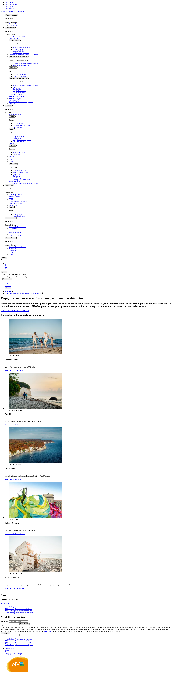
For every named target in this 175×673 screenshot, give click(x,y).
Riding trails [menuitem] (17, 174)
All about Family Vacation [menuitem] (21, 47)
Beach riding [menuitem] (17, 178)
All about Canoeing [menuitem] (19, 152)
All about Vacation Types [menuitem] (17, 36)
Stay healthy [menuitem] (17, 89)
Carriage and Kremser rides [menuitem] (21, 180)
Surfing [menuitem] (11, 156)
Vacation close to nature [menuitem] (16, 96)
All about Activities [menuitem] (15, 114)
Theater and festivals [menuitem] (15, 232)
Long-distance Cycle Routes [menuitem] (22, 125)
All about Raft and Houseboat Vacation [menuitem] (25, 64)
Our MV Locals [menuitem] (14, 26)
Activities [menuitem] (8, 105)
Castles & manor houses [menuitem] (16, 203)
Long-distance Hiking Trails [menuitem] (22, 140)
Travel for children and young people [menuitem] (21, 102)
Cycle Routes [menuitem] (17, 127)
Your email (5, 621)
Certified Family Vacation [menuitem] (21, 53)
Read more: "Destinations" (13, 479)
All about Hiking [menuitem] (18, 136)
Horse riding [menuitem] (13, 163)
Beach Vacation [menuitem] (14, 38)
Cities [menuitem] (11, 198)
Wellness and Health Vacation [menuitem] (18, 78)
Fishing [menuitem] (11, 143)
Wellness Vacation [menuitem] (19, 93)
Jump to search (9, 6)
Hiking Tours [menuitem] (17, 138)
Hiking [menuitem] (11, 129)
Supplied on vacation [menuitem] (19, 91)
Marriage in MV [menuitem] (14, 100)
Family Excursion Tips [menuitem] (20, 49)
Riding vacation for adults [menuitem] (21, 172)
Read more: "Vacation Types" (14, 370)
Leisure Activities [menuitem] (18, 51)
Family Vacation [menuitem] (14, 40)
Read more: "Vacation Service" (15, 588)
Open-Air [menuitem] (12, 234)
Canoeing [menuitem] (12, 145)
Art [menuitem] (10, 230)
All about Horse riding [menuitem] (20, 170)
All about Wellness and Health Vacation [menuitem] (25, 85)
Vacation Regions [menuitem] (14, 196)
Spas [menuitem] (14, 87)
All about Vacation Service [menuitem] (17, 247)
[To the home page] (13, 11)
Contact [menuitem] (11, 254)
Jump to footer (9, 8)
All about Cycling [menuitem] (18, 123)
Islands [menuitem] (11, 200)
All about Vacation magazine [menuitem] (18, 24)
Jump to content (10, 2)
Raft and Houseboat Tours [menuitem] (21, 65)
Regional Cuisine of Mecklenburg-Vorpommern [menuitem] (24, 183)
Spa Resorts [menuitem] (13, 205)
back (4, 257)
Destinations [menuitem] (9, 185)
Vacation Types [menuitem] (10, 27)
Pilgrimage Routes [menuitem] (19, 141)
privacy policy (48, 631)
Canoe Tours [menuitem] (17, 154)
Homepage (8, 291)
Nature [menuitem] (12, 207)
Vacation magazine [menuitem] (11, 15)
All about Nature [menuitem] (18, 214)
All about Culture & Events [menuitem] (17, 227)
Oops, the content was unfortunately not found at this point (23, 293)
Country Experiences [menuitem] (19, 76)
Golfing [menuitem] (11, 161)
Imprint (7, 650)
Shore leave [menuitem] (13, 67)
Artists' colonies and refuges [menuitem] (18, 201)
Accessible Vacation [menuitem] (15, 94)
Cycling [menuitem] (12, 116)
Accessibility (9, 652)
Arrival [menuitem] (11, 252)
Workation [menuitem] (12, 103)
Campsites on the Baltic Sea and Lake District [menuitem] (23, 55)
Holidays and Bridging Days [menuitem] (18, 236)
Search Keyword (7, 277)
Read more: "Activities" (12, 425)
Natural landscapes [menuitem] (19, 216)
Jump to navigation (11, 4)
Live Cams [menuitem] (12, 250)
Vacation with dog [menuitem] (15, 98)
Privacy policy (9, 648)
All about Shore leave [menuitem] (20, 74)
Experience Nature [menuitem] (15, 181)
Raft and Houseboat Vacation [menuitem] (18, 56)
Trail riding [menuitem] (16, 176)
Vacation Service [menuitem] (11, 238)
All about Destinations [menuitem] (16, 194)
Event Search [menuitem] (13, 229)
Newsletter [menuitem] (12, 248)
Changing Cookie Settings (13, 654)
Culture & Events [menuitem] (11, 218)
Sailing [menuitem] (11, 160)
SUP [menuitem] (10, 158)
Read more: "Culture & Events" (15, 534)
